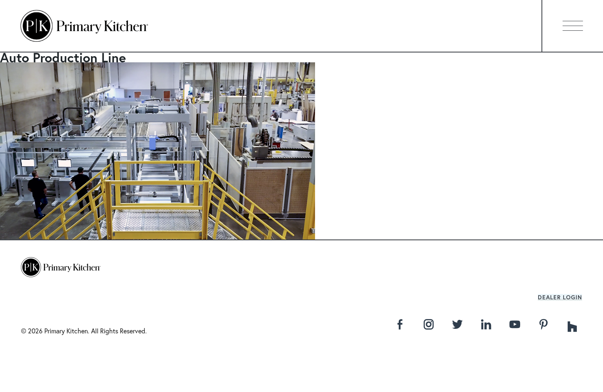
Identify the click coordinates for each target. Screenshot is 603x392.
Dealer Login (560, 297)
